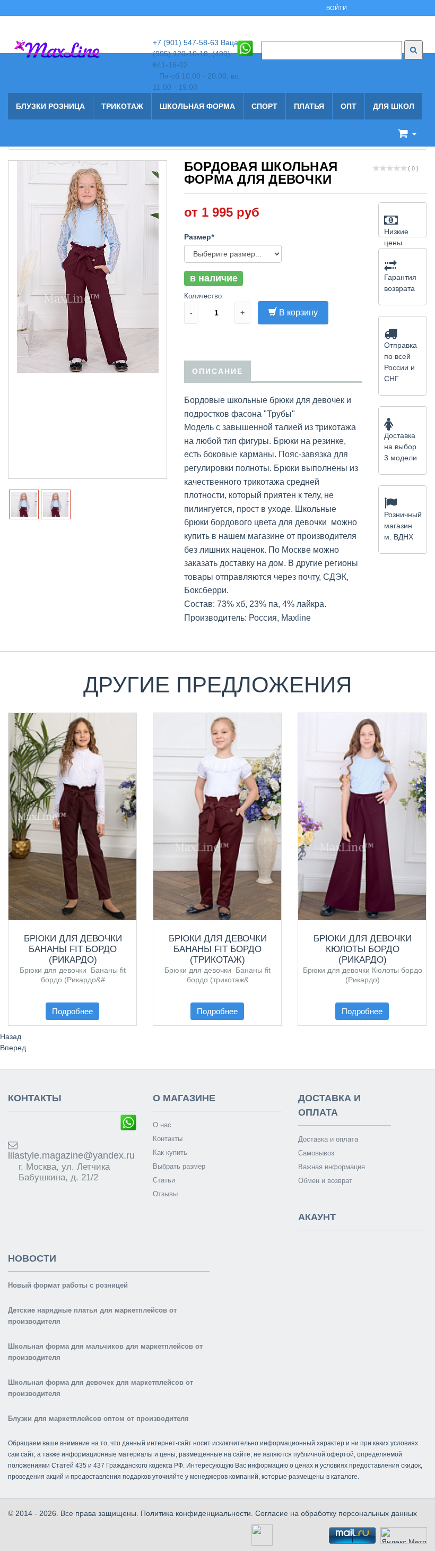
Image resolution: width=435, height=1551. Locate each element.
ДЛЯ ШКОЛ (393, 106)
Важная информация (331, 1167)
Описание (217, 371)
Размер (199, 237)
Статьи (164, 1180)
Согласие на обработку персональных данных (336, 1513)
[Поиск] (413, 49)
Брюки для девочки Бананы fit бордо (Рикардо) (73, 949)
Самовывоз (316, 1153)
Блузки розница (50, 106)
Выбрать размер (179, 1166)
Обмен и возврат (325, 1181)
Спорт (264, 106)
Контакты (167, 1139)
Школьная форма (197, 106)
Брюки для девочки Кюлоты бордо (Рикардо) (363, 949)
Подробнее (72, 1011)
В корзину (298, 312)
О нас (162, 1125)
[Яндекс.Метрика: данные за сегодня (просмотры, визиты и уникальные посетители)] (403, 1535)
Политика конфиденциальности (196, 1513)
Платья (309, 106)
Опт (348, 106)
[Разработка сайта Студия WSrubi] (261, 1534)
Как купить (170, 1152)
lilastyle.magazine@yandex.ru (71, 1155)
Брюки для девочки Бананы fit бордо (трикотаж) (218, 949)
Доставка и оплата (328, 1139)
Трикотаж (122, 106)
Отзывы (165, 1194)
